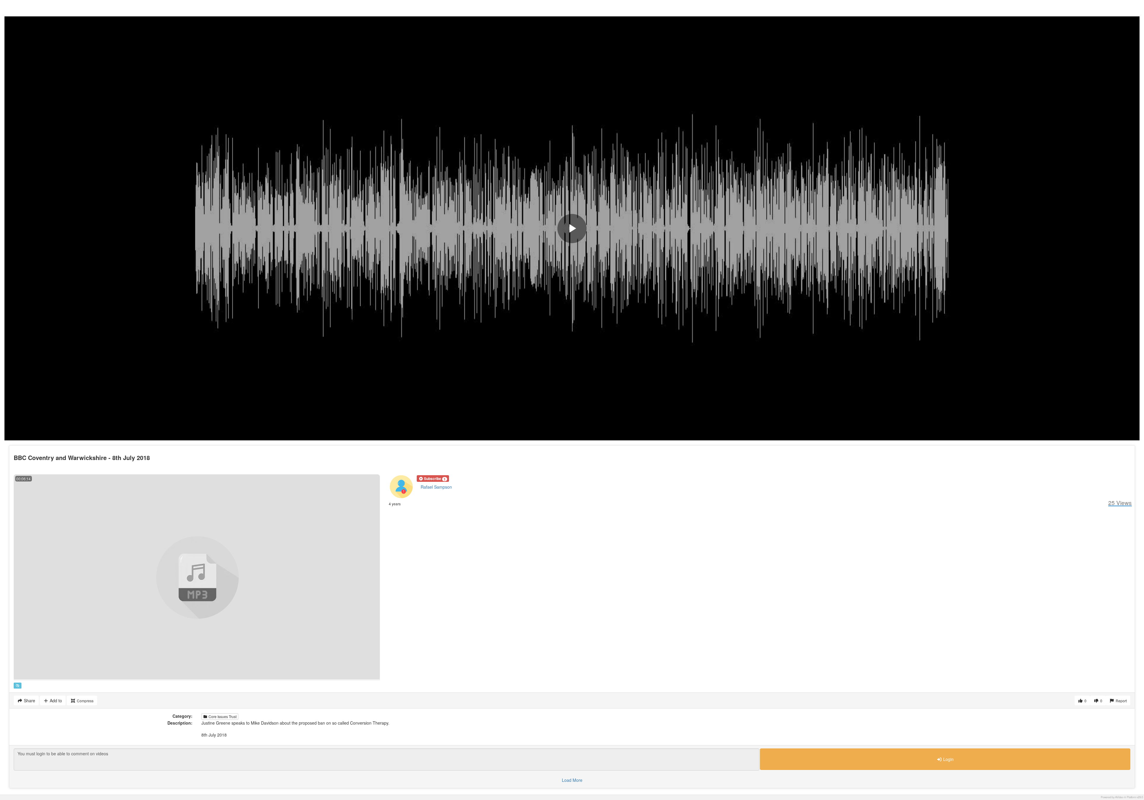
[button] (433, 478)
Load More (572, 780)
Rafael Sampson (436, 487)
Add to (55, 700)
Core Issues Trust (222, 716)
